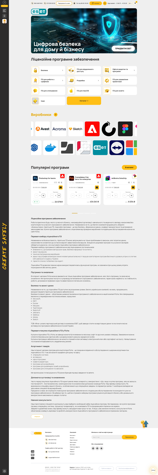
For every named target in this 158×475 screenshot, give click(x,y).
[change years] (36, 196)
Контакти (72, 435)
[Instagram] (101, 448)
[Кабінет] (4, 16)
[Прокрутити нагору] (144, 424)
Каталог (97, 3)
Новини (72, 451)
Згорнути (37, 416)
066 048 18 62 (38, 3)
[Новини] (4, 21)
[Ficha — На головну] (36, 433)
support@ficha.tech (54, 457)
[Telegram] (93, 448)
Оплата (72, 437)
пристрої (55, 192)
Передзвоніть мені (64, 3)
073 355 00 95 (51, 3)
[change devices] (52, 196)
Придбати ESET (123, 48)
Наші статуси (73, 440)
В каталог (129, 167)
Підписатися (129, 437)
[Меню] (4, 11)
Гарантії (72, 449)
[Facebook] (97, 448)
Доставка (72, 444)
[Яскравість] (4, 471)
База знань (73, 442)
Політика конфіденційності (126, 468)
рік (40, 192)
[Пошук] (105, 3)
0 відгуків (44, 187)
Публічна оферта (75, 447)
